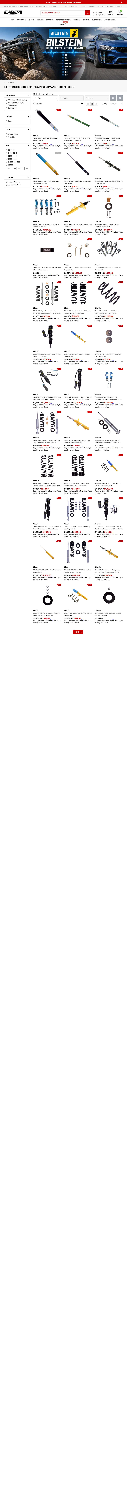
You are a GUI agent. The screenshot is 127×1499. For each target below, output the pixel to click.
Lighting (86, 20)
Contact (92, 6)
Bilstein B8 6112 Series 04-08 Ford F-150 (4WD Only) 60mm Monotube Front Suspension (46, 441)
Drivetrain (21, 20)
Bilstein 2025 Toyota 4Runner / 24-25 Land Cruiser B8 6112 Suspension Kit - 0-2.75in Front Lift (46, 312)
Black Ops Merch (116, 6)
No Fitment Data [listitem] (14, 185)
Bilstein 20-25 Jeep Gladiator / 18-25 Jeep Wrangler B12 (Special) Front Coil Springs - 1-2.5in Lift (47, 485)
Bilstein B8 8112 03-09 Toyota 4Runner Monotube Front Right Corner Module (47, 355)
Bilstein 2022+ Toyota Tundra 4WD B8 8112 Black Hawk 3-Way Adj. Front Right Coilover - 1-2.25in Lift (47, 398)
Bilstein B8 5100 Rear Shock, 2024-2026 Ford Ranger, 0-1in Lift (46, 139)
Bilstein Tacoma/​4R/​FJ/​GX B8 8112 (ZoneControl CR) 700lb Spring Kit (108, 355)
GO (27, 168)
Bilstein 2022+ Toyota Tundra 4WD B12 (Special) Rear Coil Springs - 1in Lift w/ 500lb (77, 312)
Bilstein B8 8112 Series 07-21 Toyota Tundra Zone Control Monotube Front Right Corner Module (78, 398)
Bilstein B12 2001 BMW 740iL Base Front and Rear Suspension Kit (47, 571)
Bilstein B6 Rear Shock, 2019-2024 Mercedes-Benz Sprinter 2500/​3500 (46, 182)
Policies (84, 6)
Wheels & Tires (109, 20)
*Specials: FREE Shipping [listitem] (17, 100)
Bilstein (12, 83)
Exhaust (40, 20)
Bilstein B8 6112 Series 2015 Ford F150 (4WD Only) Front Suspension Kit (107, 225)
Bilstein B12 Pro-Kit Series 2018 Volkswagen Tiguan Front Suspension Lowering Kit (107, 312)
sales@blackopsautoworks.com (16, 6)
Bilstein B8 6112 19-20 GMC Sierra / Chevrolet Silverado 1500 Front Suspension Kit (46, 614)
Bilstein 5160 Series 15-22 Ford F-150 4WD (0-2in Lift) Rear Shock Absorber (47, 269)
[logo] (13, 13)
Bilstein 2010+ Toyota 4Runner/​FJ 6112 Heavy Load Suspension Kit (77, 528)
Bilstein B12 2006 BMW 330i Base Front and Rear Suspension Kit (78, 614)
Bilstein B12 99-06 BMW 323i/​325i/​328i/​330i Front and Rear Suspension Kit (107, 484)
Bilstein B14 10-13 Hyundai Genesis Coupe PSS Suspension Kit (77, 269)
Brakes (11, 20)
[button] (111, 12)
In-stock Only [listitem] (13, 134)
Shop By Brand (102, 6)
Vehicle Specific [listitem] (14, 182)
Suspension (96, 20)
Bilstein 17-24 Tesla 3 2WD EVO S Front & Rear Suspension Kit (108, 269)
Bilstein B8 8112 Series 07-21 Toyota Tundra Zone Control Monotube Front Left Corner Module (47, 528)
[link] (47, 121)
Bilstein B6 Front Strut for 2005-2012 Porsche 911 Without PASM (78, 225)
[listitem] (18, 150)
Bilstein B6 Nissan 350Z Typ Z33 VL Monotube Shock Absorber (77, 355)
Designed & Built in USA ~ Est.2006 (43, 6)
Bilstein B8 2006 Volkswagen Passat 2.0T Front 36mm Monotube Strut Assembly (77, 441)
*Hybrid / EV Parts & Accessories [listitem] (15, 104)
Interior (76, 20)
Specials (62, 24)
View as (82, 103)
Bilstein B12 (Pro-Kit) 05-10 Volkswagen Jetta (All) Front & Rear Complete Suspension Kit (108, 571)
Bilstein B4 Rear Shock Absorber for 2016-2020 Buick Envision (77, 182)
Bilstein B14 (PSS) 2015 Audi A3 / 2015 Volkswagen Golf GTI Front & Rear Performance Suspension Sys (108, 398)
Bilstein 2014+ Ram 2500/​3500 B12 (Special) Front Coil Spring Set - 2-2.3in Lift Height (76, 484)
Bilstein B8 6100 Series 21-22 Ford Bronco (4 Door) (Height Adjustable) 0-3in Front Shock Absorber (107, 442)
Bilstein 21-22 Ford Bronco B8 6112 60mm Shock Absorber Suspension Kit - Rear (77, 571)
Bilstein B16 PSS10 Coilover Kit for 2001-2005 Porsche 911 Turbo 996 (46, 225)
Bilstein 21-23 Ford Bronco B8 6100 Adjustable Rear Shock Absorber (108, 614)
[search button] (87, 12)
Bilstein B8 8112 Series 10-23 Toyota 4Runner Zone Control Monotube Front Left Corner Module (108, 528)
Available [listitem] (11, 137)
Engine (31, 20)
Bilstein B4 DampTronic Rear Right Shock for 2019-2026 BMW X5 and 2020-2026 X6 (107, 139)
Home (5, 83)
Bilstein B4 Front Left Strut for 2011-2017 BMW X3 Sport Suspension (109, 182)
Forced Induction (63, 20)
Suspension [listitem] (12, 108)
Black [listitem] (10, 121)
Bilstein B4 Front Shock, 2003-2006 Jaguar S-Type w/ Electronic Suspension (77, 139)
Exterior (49, 20)
